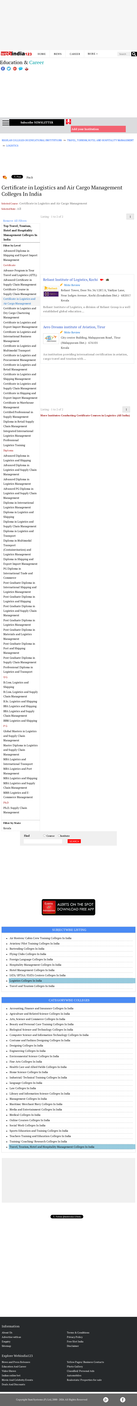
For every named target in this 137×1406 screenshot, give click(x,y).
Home (42, 54)
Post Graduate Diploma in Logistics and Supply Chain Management (20, 610)
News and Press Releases (16, 1362)
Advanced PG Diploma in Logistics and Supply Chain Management (20, 493)
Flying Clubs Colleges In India (28, 954)
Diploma (8, 450)
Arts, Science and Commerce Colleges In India (37, 1019)
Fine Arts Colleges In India (26, 1061)
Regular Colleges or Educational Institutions (32, 140)
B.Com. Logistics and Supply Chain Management (20, 694)
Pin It (30, 177)
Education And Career (14, 1366)
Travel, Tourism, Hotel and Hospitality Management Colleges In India (52, 1147)
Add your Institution (85, 129)
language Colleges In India (26, 1083)
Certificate (9, 265)
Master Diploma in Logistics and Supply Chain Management (20, 749)
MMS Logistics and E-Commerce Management (18, 795)
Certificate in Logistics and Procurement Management (19, 357)
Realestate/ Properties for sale (84, 1380)
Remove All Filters (15, 220)
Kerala (7, 828)
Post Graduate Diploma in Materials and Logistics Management (19, 634)
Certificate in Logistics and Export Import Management (20, 325)
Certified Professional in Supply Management (18, 414)
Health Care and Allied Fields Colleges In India (38, 1067)
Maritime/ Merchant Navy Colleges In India (36, 1104)
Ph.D (6, 802)
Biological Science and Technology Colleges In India (41, 1029)
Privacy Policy (75, 1337)
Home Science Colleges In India (29, 1072)
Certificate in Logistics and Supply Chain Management (19, 386)
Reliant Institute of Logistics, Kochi (70, 279)
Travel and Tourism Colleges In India (32, 986)
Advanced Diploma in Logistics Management (17, 481)
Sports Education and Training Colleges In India (39, 1130)
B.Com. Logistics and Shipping (16, 685)
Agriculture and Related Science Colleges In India (40, 1013)
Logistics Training (14, 445)
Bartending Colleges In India (27, 948)
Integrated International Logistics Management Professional (18, 435)
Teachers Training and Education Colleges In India (40, 1136)
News (58, 54)
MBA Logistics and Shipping (20, 778)
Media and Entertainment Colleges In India (36, 1109)
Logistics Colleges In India (26, 980)
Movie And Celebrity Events (17, 1380)
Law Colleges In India (23, 1088)
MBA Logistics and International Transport (18, 761)
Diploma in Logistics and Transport (18, 533)
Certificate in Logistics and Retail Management (19, 367)
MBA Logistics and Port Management (17, 771)
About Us (7, 1332)
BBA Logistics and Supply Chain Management (18, 713)
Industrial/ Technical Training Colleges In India (38, 1077)
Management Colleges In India (28, 1098)
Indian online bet (11, 1375)
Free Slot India (75, 1341)
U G (5, 677)
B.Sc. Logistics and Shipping (20, 701)
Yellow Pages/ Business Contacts (85, 1362)
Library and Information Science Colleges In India (40, 1093)
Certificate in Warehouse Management (18, 405)
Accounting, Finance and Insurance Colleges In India (41, 1008)
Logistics (12, 145)
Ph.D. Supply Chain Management (15, 810)
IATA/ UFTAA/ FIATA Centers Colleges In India (38, 975)
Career (75, 54)
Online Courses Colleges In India (30, 1120)
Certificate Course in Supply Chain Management (19, 291)
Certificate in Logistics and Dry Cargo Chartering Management (19, 312)
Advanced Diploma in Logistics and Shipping (17, 458)
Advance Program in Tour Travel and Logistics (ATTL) (20, 273)
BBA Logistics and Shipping (20, 706)
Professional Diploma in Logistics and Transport (18, 669)
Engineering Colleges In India (28, 1051)
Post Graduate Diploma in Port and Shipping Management (19, 648)
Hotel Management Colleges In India (32, 970)
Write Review (71, 285)
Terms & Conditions (78, 1332)
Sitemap (6, 1346)
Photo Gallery (75, 1366)
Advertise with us (11, 1337)
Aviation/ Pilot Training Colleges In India (35, 943)
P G (5, 726)
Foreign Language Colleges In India (31, 959)
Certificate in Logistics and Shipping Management (19, 376)
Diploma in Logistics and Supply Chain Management (19, 524)
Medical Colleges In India (25, 1115)
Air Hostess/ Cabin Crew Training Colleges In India (41, 938)
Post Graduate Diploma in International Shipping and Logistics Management (19, 587)
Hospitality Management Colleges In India (35, 964)
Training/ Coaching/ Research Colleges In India (38, 1141)
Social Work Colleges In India (27, 1125)
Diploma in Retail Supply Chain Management (18, 424)
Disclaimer (73, 1346)
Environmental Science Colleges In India (34, 1056)
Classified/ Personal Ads (80, 1371)
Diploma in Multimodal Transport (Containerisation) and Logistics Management (17, 547)
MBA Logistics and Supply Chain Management (19, 785)
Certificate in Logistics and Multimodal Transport (19, 348)
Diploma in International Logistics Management (18, 505)
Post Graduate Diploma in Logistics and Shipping (19, 599)
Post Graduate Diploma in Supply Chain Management (19, 660)
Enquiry (6, 1341)
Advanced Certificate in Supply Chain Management (19, 282)
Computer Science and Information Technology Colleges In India (49, 1035)
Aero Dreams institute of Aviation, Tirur (74, 327)
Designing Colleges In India (26, 1045)
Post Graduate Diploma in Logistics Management (19, 622)
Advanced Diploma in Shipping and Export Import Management (20, 255)
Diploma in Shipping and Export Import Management (20, 561)
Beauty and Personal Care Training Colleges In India (42, 1024)
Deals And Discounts (13, 1384)
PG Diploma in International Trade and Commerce (18, 573)
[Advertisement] (68, 25)
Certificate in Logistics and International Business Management (19, 336)
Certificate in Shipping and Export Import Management (20, 395)
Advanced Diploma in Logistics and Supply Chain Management (20, 469)
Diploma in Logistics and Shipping (18, 514)
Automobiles (74, 1375)
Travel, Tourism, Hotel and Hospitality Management (100, 140)
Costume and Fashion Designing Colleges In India (40, 1040)
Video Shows (9, 1371)
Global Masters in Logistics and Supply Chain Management (20, 735)
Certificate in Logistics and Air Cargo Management (19, 301)
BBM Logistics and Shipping (20, 720)
